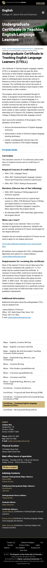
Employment (35, 548)
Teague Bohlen (7, 498)
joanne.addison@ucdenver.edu (19, 317)
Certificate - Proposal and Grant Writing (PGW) (23, 393)
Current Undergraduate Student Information (20, 48)
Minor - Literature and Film (14, 377)
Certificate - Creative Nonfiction (17, 388)
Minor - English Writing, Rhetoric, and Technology (19, 383)
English (5, 422)
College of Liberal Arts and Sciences (19, 14)
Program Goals (9, 149)
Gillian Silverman (8, 505)
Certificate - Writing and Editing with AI (20, 410)
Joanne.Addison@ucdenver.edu (14, 256)
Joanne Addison (8, 512)
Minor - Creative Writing (13, 364)
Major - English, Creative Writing (17, 342)
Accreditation (20, 548)
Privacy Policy (24, 545)
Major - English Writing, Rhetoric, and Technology (19, 359)
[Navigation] (43, 12)
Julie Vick (5, 491)
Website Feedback (27, 542)
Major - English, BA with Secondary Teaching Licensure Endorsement (22, 352)
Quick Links (40, 3)
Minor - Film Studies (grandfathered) (19, 368)
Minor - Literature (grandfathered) (18, 373)
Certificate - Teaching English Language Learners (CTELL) (20, 404)
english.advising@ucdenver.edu (19, 441)
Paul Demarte (7, 488)
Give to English (11, 467)
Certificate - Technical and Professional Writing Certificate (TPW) (23, 398)
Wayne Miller (6, 479)
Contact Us (11, 542)
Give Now (23, 550)
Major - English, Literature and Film (18, 347)
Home (4, 48)
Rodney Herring (8, 481)
